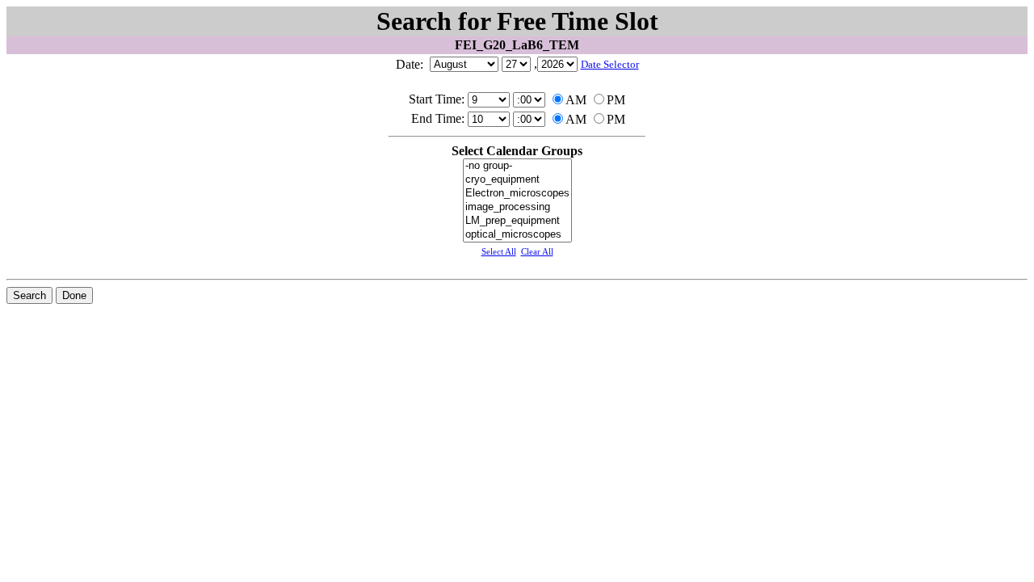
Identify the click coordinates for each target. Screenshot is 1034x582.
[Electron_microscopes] (517, 193)
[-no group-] (517, 166)
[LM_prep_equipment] (517, 221)
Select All (498, 251)
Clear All (537, 251)
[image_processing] (517, 207)
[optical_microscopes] (517, 235)
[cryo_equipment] (517, 180)
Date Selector (610, 64)
